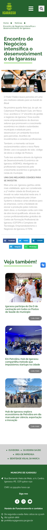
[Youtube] (30, 501)
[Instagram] (23, 501)
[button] (41, 9)
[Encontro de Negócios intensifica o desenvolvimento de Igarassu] (23, 81)
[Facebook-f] (17, 501)
